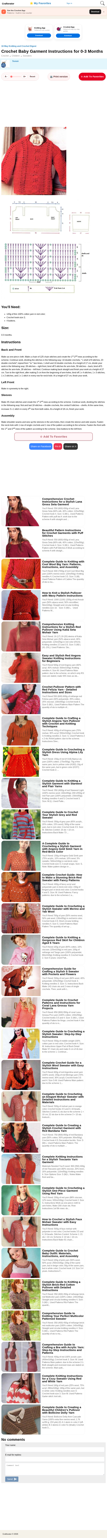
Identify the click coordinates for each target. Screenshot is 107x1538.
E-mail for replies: (13, 1455)
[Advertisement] (53, 103)
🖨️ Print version (59, 76)
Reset (32, 76)
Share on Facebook (41, 446)
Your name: (10, 1445)
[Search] (102, 3)
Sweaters (27, 56)
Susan (15, 61)
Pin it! (58, 446)
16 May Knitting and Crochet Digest (18, 46)
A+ (24, 76)
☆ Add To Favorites (92, 76)
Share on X (70, 446)
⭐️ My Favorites (40, 3)
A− (6, 76)
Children (16, 56)
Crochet (5, 56)
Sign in (69, 3)
